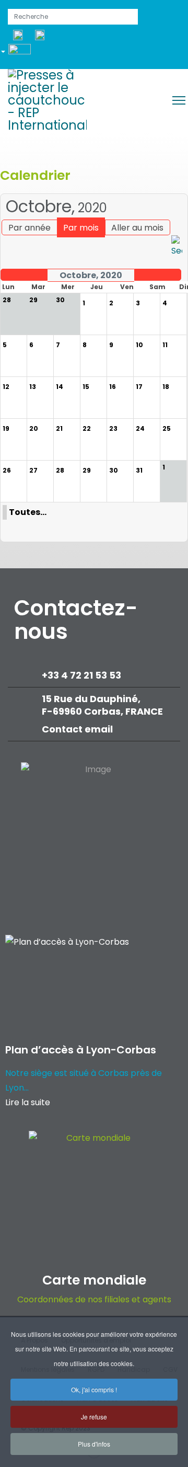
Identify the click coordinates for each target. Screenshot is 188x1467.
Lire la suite (27, 1102)
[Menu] (178, 100)
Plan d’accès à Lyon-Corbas (80, 1049)
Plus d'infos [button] (94, 1443)
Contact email (78, 729)
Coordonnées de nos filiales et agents (94, 1299)
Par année (29, 228)
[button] (19, 53)
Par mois (81, 228)
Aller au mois (137, 228)
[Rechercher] (176, 246)
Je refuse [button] (94, 1416)
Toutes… (27, 512)
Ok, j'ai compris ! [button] (94, 1389)
